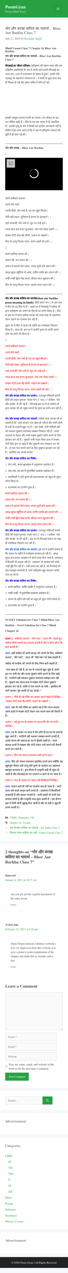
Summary (23, 817)
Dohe (8, 1198)
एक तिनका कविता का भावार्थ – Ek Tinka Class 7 (35, 827)
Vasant (26, 822)
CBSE (13, 817)
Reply (13, 904)
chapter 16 (15, 822)
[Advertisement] (34, 99)
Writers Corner (14, 1221)
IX (9, 1162)
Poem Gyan (26, 1262)
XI (9, 1186)
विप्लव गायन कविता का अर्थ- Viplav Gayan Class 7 (36, 832)
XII (10, 1192)
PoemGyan (15, 7)
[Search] (47, 1100)
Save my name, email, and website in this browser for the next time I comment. (31, 1066)
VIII (10, 1174)
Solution (10, 1209)
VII (32, 817)
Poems (9, 1203)
